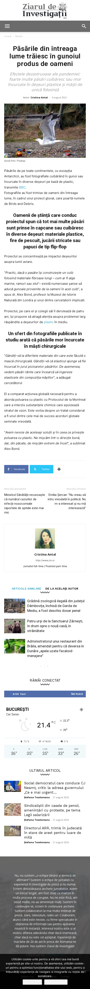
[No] (85, 971)
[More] (59, 469)
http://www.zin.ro (45, 560)
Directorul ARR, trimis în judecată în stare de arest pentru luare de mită (53, 832)
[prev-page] (41, 666)
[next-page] (47, 666)
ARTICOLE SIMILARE (26, 588)
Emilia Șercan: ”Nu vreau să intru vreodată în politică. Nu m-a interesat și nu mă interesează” (67, 501)
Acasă (7, 36)
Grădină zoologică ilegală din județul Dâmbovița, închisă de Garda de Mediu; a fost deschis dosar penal (56, 606)
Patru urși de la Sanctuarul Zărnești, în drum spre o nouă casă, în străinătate (55, 626)
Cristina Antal (39, 97)
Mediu (19, 36)
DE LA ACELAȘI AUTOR (61, 588)
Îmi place (77, 693)
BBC (22, 187)
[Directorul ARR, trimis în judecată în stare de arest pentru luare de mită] (12, 831)
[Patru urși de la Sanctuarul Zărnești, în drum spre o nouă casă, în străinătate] (14, 626)
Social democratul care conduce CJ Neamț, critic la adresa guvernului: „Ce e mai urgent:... (54, 787)
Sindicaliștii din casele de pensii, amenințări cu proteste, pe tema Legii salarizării (52, 810)
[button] (7, 26)
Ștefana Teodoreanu (37, 797)
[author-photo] (45, 548)
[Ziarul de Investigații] (45, 10)
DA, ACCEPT (32, 982)
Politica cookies (56, 982)
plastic (49, 322)
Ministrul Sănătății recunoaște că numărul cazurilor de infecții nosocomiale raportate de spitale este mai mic (24, 503)
